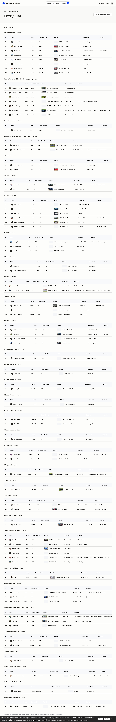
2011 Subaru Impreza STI (67, 130)
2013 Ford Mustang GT (53, 88)
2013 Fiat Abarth (66, 343)
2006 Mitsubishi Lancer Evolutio (57, 592)
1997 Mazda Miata (72, 266)
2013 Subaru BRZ (63, 59)
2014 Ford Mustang (52, 92)
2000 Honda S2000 (59, 189)
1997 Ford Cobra (51, 114)
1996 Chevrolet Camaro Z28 (54, 101)
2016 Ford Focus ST (64, 73)
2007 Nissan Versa (53, 616)
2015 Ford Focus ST (67, 334)
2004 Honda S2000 (67, 389)
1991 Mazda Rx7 (68, 489)
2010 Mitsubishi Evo (54, 601)
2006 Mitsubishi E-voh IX (62, 577)
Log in (107, 3)
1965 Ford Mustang (63, 454)
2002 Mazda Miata (70, 404)
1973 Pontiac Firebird (61, 145)
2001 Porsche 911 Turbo (69, 358)
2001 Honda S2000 (65, 640)
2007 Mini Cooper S (64, 50)
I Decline (107, 719)
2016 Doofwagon (62, 504)
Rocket (76, 691)
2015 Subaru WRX (59, 250)
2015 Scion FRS (64, 213)
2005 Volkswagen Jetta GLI (69, 338)
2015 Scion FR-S (64, 222)
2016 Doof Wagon (62, 509)
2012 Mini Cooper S (54, 557)
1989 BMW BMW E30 (68, 419)
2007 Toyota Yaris (53, 286)
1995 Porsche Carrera (59, 184)
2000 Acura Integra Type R (61, 242)
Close (112, 719)
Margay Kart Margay (75, 676)
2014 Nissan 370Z (68, 373)
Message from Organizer (103, 14)
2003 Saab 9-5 (52, 625)
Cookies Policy (34, 720)
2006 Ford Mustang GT (65, 68)
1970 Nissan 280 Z (63, 459)
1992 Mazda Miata (68, 524)
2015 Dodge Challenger (53, 97)
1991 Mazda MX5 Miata (65, 645)
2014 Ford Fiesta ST (53, 290)
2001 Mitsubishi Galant (53, 621)
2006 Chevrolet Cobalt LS (66, 55)
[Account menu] (112, 3)
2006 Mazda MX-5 (65, 217)
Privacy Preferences (83, 720)
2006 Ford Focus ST (68, 439)
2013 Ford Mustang (64, 46)
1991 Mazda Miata (72, 270)
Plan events (101, 3)
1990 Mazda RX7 (63, 42)
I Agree (100, 719)
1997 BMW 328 (53, 544)
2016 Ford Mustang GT (64, 310)
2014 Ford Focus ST (67, 329)
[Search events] (68, 3)
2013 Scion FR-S (64, 209)
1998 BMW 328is (53, 553)
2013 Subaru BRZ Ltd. (54, 548)
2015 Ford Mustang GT (53, 110)
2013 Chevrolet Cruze (68, 424)
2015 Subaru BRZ (53, 597)
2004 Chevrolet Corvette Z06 (67, 169)
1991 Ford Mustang (61, 149)
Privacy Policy (44, 720)
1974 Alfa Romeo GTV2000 (67, 165)
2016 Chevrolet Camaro (65, 64)
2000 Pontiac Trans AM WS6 (54, 106)
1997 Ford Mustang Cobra (61, 474)
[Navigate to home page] (11, 3)
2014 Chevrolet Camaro (64, 305)
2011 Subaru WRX (58, 246)
